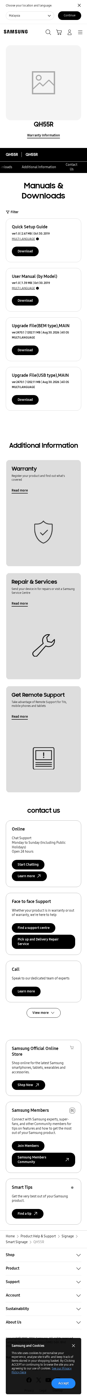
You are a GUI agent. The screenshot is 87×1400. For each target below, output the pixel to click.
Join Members (28, 1146)
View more (40, 1013)
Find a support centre (34, 928)
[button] (43, 1255)
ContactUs (71, 167)
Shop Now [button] (25, 1085)
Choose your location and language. (29, 5)
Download (25, 251)
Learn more (26, 991)
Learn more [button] (26, 876)
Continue (69, 15)
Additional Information (39, 167)
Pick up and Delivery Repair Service (38, 941)
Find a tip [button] (24, 1214)
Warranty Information (43, 135)
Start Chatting (28, 865)
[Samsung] (15, 31)
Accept (63, 1383)
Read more (20, 490)
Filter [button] (15, 212)
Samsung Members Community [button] (32, 1159)
